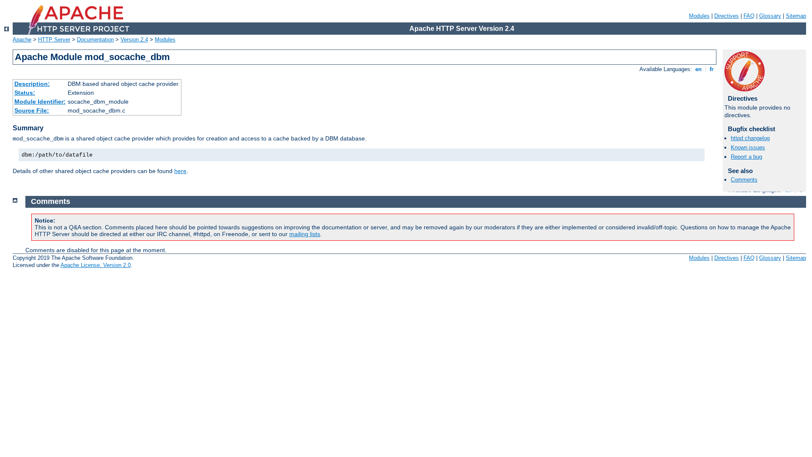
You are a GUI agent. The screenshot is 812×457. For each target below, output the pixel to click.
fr (711, 69)
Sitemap (796, 16)
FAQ (748, 16)
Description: (32, 83)
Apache (22, 39)
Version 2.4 (134, 39)
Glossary (770, 16)
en (698, 69)
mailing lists (304, 234)
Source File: (31, 110)
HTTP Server (54, 39)
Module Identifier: (40, 101)
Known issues (748, 147)
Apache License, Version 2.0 (95, 265)
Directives (726, 16)
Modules (699, 16)
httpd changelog (750, 138)
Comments (744, 179)
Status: (24, 92)
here (180, 171)
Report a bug (746, 157)
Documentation (95, 39)
